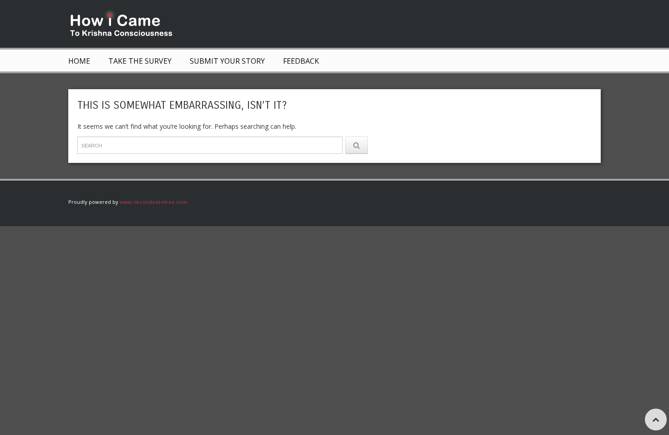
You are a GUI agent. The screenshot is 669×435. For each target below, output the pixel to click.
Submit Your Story (227, 61)
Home (79, 61)
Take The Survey (140, 61)
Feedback (301, 61)
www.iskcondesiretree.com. (154, 201)
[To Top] (656, 419)
